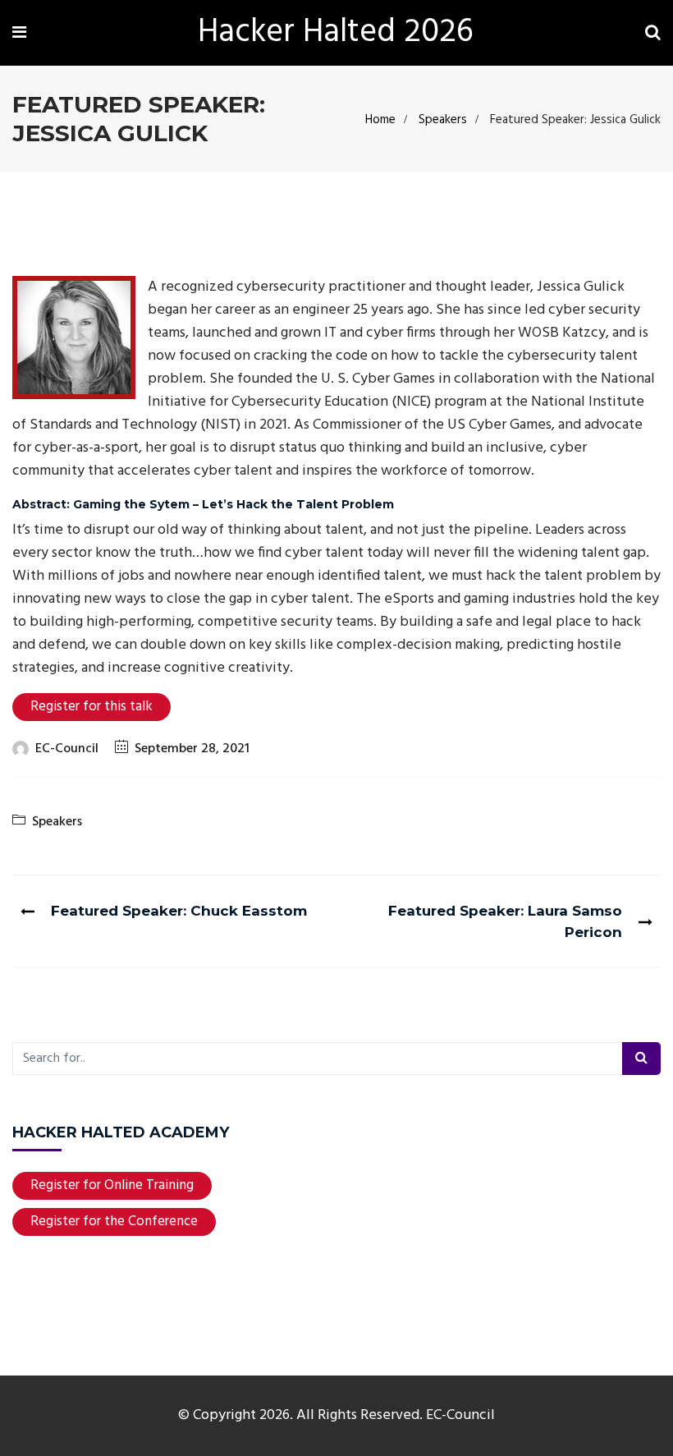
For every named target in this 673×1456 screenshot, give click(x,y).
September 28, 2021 (192, 749)
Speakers (443, 120)
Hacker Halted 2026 (336, 33)
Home (380, 120)
